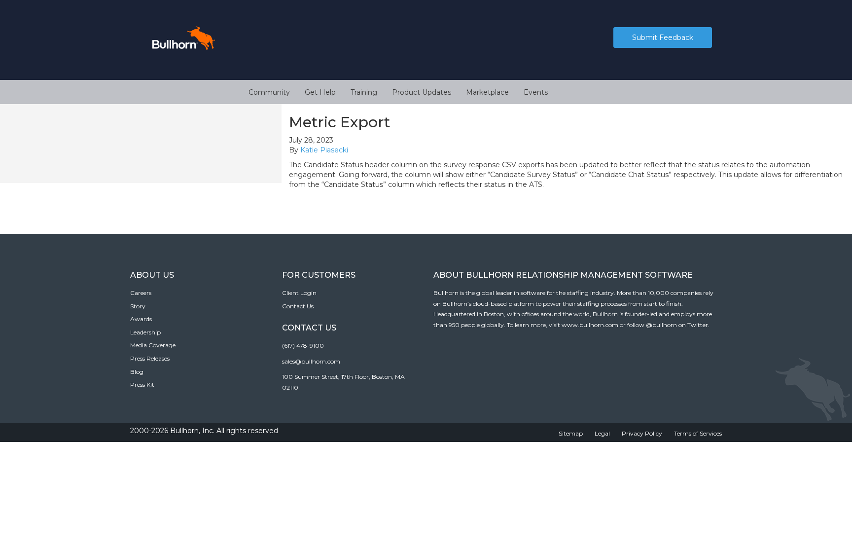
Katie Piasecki (324, 150)
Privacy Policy (642, 433)
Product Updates (421, 92)
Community (269, 92)
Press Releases (150, 358)
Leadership (145, 332)
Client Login (299, 292)
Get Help (320, 92)
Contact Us (298, 306)
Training (364, 92)
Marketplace (487, 92)
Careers (140, 292)
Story (137, 306)
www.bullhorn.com (590, 325)
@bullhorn (661, 325)
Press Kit (142, 384)
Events (536, 92)
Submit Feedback (662, 37)
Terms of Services (698, 433)
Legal (602, 433)
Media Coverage (153, 345)
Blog (136, 371)
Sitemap (571, 433)
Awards (141, 319)
